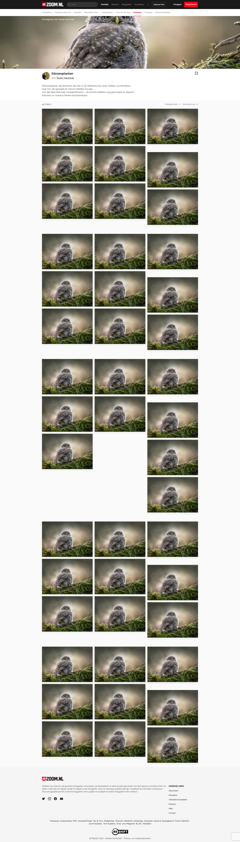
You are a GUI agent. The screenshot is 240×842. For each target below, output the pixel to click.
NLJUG (139, 824)
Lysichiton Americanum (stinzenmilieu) (110, 628)
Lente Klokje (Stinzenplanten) (57, 753)
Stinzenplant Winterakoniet (162, 759)
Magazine (126, 4)
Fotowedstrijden (162, 12)
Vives (119, 824)
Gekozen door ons (63, 12)
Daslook (100, 303)
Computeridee (66, 821)
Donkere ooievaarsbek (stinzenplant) (110, 428)
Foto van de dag (123, 12)
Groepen (148, 12)
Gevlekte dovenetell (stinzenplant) (162, 509)
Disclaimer (173, 795)
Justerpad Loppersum (160, 221)
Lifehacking (138, 821)
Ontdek (104, 4)
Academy (139, 4)
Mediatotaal (109, 821)
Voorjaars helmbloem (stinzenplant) (162, 597)
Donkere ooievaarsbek (55, 341)
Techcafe (119, 821)
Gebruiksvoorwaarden (178, 800)
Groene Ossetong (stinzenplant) (162, 472)
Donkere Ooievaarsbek (108, 178)
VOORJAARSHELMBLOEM (56, 178)
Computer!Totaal (85, 821)
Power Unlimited (182, 821)
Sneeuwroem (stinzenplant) (110, 591)
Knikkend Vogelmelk (54, 303)
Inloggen (178, 4)
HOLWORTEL (103, 215)
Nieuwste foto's (91, 12)
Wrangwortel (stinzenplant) (110, 716)
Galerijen (137, 12)
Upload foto (159, 5)
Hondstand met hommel (109, 141)
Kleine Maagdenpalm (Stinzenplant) (162, 634)
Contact (172, 813)
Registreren (191, 4)
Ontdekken (47, 12)
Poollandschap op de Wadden (57, 266)
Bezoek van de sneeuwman (57, 215)
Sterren (100, 391)
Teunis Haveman (65, 78)
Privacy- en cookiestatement (137, 838)
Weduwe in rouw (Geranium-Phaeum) (162, 266)
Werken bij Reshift (113, 838)
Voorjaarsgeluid (104, 753)
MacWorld (128, 821)
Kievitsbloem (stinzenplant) (57, 553)
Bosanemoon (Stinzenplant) (57, 679)
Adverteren (173, 791)
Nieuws (115, 4)
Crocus (152, 391)
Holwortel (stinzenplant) (56, 591)
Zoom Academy (95, 824)
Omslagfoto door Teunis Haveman (58, 19)
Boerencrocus (156, 722)
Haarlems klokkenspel (108, 341)
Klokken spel (103, 679)
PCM (75, 821)
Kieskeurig (54, 821)
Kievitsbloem (155, 309)
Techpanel (148, 821)
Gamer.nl (157, 821)
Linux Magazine (128, 824)
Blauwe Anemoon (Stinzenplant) (57, 428)
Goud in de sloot (105, 266)
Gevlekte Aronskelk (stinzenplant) (110, 553)
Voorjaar (153, 347)
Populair (77, 12)
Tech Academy (109, 824)
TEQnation (146, 824)
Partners (172, 804)
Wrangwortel (155, 434)
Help (171, 809)
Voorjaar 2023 (50, 141)
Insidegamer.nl (168, 821)
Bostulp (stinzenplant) (55, 466)
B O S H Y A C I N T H (158, 141)
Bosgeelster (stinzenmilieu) (57, 628)
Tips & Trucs (98, 821)
